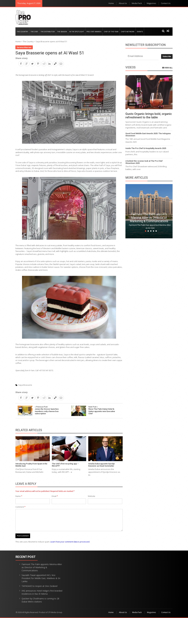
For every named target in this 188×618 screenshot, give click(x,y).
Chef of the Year (111, 31)
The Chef (34, 31)
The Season (62, 31)
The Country (22, 31)
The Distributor (48, 31)
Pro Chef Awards (94, 31)
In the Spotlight (76, 31)
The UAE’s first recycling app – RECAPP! (65, 465)
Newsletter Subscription (145, 45)
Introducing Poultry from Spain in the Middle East (31, 465)
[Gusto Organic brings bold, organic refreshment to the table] (149, 92)
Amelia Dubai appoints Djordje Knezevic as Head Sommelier (101, 465)
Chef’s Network (127, 31)
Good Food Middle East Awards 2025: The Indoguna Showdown (148, 134)
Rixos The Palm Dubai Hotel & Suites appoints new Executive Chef (101, 410)
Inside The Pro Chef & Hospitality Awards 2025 (145, 148)
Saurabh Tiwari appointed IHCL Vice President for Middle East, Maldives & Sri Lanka (41, 578)
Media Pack (137, 3)
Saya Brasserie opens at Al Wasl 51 (49, 52)
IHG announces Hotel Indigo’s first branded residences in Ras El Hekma (42, 592)
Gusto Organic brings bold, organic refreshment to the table (148, 115)
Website (91, 496)
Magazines (151, 3)
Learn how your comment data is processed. (70, 541)
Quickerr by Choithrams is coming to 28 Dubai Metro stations (40, 600)
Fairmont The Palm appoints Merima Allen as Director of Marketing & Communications (149, 217)
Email (55, 496)
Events (140, 31)
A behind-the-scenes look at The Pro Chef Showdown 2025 (144, 162)
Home (111, 3)
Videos (132, 104)
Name (18, 496)
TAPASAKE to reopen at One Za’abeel (39, 586)
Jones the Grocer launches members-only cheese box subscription (47, 410)
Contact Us (165, 3)
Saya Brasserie (25, 385)
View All (168, 67)
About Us (123, 3)
